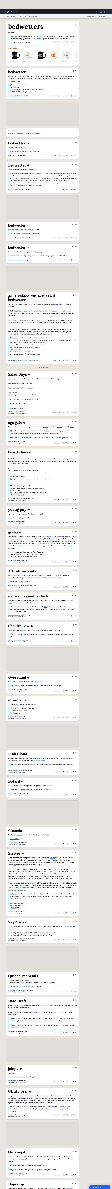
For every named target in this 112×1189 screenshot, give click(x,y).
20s (42, 514)
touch (35, 761)
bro (30, 582)
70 (46, 933)
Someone (11, 170)
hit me (17, 839)
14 (14, 174)
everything (32, 705)
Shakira (41, 634)
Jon (16, 155)
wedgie (57, 183)
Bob (11, 479)
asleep (40, 252)
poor (52, 320)
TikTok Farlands (12, 585)
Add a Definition (91, 16)
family (11, 603)
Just (11, 935)
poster (24, 76)
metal (23, 557)
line (45, 607)
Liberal (16, 304)
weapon (19, 835)
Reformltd (18, 640)
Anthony (13, 894)
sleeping (33, 170)
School (17, 888)
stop (26, 185)
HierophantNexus (19, 260)
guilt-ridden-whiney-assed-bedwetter (28, 134)
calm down (47, 790)
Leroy (11, 686)
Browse (19, 16)
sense (49, 786)
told (22, 686)
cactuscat (15, 560)
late (32, 514)
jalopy (9, 1080)
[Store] (100, 11)
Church (27, 609)
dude (34, 765)
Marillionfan (18, 96)
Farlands (25, 582)
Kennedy (15, 338)
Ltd (33, 630)
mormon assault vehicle (14, 615)
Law (21, 630)
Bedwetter (11, 189)
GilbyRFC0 (17, 412)
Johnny (16, 1170)
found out (21, 151)
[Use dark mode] (104, 11)
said (21, 408)
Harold (13, 908)
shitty (11, 1073)
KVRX (22, 615)
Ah (10, 518)
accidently (20, 230)
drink (53, 1107)
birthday (12, 433)
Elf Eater (17, 689)
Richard (12, 634)
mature (59, 427)
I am (11, 234)
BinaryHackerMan (20, 499)
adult (24, 514)
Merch (74, 43)
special (27, 1103)
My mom (12, 839)
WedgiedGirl (18, 189)
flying (38, 835)
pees (18, 170)
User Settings (102, 16)
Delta (9, 927)
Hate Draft (10, 1031)
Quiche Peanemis (12, 990)
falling (36, 252)
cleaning (61, 1107)
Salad (12, 408)
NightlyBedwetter (19, 238)
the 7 (61, 686)
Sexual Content (33, 16)
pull (15, 1077)
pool (68, 1107)
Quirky (10, 980)
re (15, 518)
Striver (10, 911)
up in (22, 403)
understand (13, 682)
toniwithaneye (18, 770)
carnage (42, 39)
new (37, 758)
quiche (19, 987)
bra (56, 174)
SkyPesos (10, 939)
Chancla (10, 842)
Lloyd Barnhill (32, 360)
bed (19, 81)
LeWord (16, 717)
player (16, 1005)
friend (16, 151)
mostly (17, 705)
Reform (29, 630)
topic (20, 682)
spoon (31, 89)
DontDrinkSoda (17, 1173)
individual (17, 786)
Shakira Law (11, 640)
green (10, 379)
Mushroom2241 (22, 990)
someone (11, 230)
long (26, 786)
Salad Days (10, 412)
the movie (33, 987)
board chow (11, 499)
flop (48, 835)
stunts (25, 1077)
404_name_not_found (20, 939)
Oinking (10, 1173)
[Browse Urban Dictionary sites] (11, 12)
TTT (41, 894)
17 (24, 554)
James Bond (19, 1077)
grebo (9, 560)
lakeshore (17, 1115)
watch (72, 427)
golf (22, 1098)
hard (12, 929)
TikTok (10, 575)
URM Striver (16, 911)
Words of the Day (10, 16)
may (63, 860)
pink (47, 174)
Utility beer (11, 1115)
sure (18, 340)
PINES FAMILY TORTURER (24, 585)
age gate (10, 441)
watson (14, 1080)
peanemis (24, 987)
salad (12, 393)
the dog (17, 521)
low (46, 578)
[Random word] (97, 12)
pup (25, 518)
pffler (16, 1031)
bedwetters (11, 43)
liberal (55, 304)
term (15, 600)
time (15, 36)
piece (31, 983)
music (70, 537)
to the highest (35, 682)
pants (13, 81)
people (44, 332)
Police (10, 1157)
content (45, 427)
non (29, 1157)
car (14, 1073)
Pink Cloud (10, 770)
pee (22, 234)
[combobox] (58, 11)
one (13, 148)
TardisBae (16, 842)
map (10, 705)
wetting (29, 256)
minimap (10, 717)
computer (47, 461)
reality (42, 761)
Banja (15, 441)
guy (26, 871)
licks (20, 89)
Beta (55, 869)
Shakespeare (30, 388)
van (36, 600)
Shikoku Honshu (19, 43)
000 (48, 933)
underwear (29, 234)
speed (39, 36)
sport (35, 1012)
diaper (27, 252)
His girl (12, 151)
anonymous (16, 793)
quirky (40, 983)
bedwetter (11, 96)
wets (18, 148)
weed (41, 1170)
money (50, 765)
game (46, 431)
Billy (11, 431)
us (27, 790)
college (21, 329)
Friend (12, 708)
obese (27, 352)
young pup (10, 521)
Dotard (10, 793)
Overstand (10, 689)
